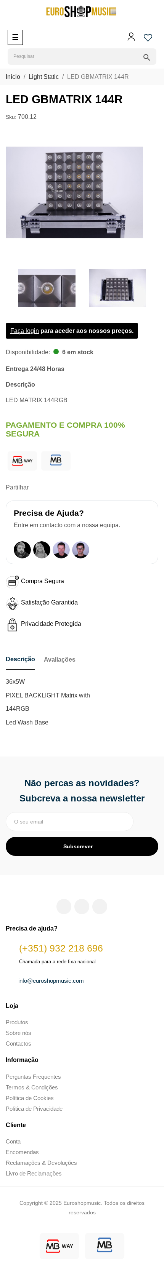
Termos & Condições (32, 1087)
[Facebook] (63, 906)
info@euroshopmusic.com (51, 980)
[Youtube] (99, 906)
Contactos (18, 1043)
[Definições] (131, 39)
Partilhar (38, 487)
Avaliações (60, 659)
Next (152, 288)
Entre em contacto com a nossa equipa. (67, 525)
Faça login (24, 331)
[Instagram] (81, 906)
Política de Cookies (30, 1098)
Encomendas (22, 1152)
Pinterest (61, 487)
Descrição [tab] (20, 659)
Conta (13, 1141)
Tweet (50, 487)
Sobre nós (18, 1033)
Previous (7, 288)
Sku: (11, 117)
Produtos (17, 1022)
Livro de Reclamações (34, 1173)
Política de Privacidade (34, 1108)
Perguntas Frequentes (33, 1076)
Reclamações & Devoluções (41, 1162)
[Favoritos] (148, 40)
